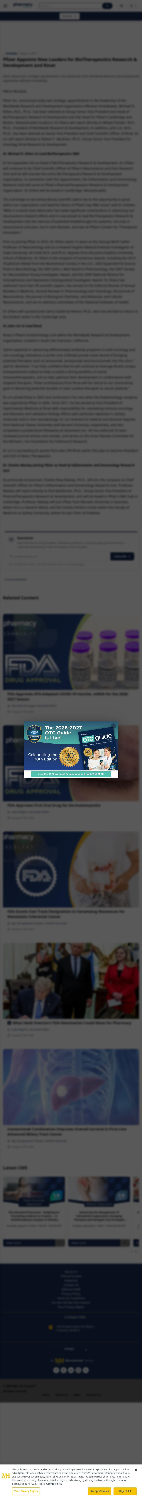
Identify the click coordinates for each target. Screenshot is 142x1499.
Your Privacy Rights (26, 1491)
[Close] (136, 1470)
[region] (71, 1481)
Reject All (125, 1491)
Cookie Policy (54, 1483)
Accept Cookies (99, 1491)
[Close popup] (113, 726)
